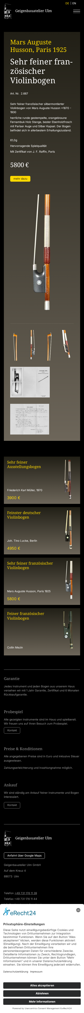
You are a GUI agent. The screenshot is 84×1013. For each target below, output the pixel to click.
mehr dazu (20, 178)
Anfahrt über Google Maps (24, 855)
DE (67, 3)
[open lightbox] (15, 345)
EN (74, 3)
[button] (76, 11)
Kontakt (12, 730)
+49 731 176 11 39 (25, 893)
